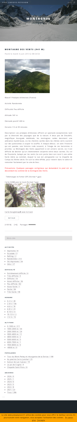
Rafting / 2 (11, 256)
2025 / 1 (10, 379)
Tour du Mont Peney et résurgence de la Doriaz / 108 (30, 356)
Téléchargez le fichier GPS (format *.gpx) (23, 177)
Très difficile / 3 (14, 276)
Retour (11, 218)
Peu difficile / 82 (14, 284)
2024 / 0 (10, 382)
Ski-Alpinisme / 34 (15, 261)
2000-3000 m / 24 (14, 331)
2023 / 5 (10, 384)
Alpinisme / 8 (12, 251)
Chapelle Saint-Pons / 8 (17, 367)
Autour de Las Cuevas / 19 (18, 362)
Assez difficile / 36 (15, 281)
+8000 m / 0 (12, 347)
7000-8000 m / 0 (14, 345)
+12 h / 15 (11, 317)
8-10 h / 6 (11, 312)
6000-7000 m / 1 (14, 342)
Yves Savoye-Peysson (15, 2)
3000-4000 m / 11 (14, 334)
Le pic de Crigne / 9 (15, 365)
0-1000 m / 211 (13, 326)
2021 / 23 (11, 390)
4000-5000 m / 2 (14, 337)
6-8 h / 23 (11, 309)
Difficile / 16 (12, 278)
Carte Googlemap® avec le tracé (19, 212)
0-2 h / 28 (11, 301)
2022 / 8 (10, 387)
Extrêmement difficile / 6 (17, 273)
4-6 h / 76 (11, 306)
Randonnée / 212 (14, 259)
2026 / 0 (10, 376)
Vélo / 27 (11, 264)
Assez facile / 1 (13, 287)
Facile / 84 (11, 289)
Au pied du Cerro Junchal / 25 (19, 359)
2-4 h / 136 (11, 304)
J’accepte (41, 420)
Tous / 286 (11, 392)
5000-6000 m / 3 (14, 339)
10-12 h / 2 (11, 314)
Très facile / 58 (13, 292)
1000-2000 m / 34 (14, 329)
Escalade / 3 (12, 253)
